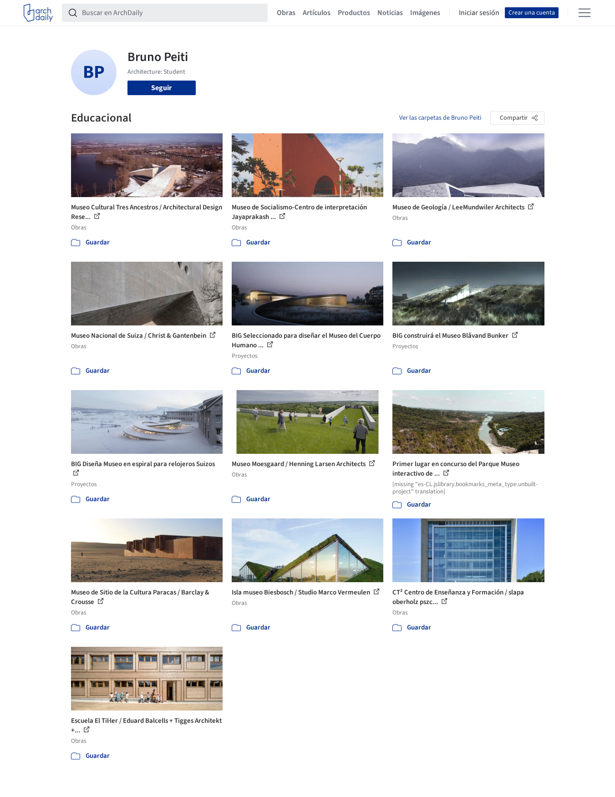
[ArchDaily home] (38, 13)
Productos (354, 13)
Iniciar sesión (479, 13)
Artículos (316, 13)
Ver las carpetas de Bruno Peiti (440, 118)
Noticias (390, 13)
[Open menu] (584, 12)
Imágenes (425, 13)
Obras (286, 13)
